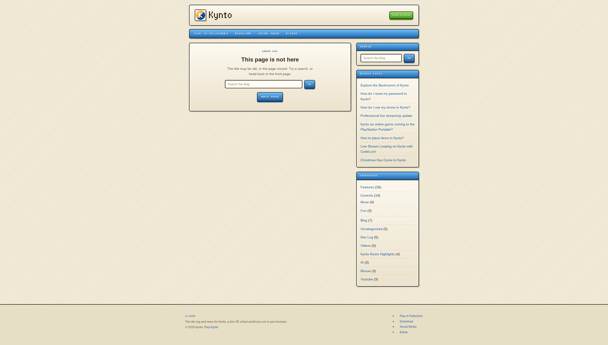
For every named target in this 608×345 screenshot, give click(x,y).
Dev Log (367, 237)
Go (309, 84)
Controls (367, 195)
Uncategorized (371, 229)
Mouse (366, 271)
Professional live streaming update (386, 116)
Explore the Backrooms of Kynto (385, 85)
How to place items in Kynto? (382, 138)
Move (365, 202)
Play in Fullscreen (211, 33)
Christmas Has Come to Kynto (383, 160)
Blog (364, 220)
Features (367, 187)
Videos (366, 245)
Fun (363, 211)
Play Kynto (401, 15)
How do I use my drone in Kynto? (385, 107)
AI (362, 262)
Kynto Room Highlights (378, 254)
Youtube (367, 279)
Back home (270, 96)
